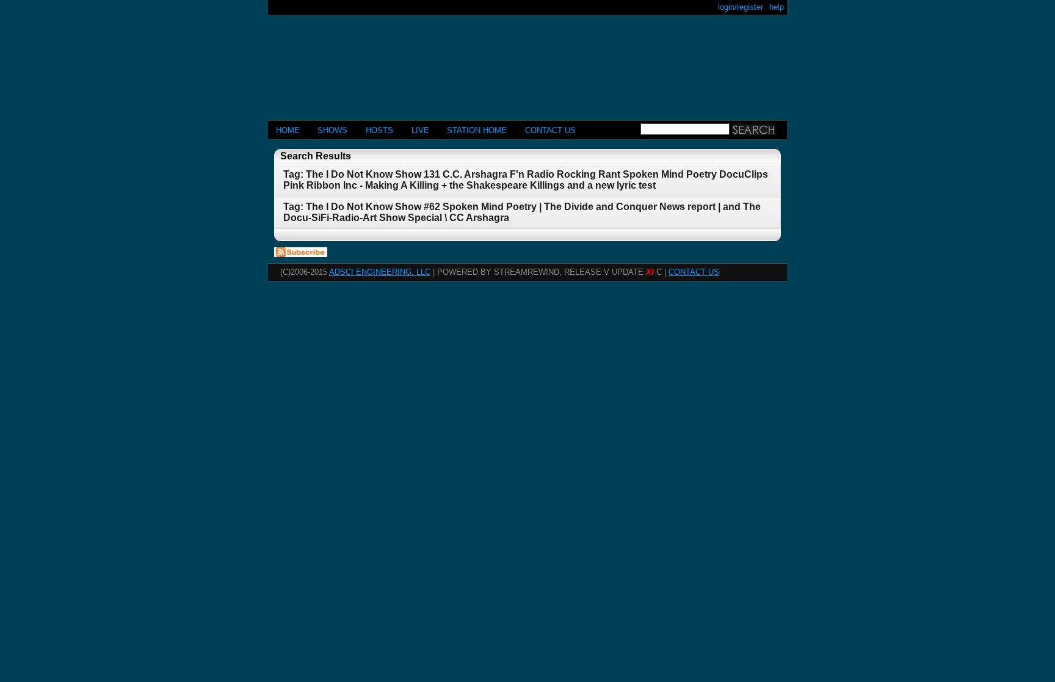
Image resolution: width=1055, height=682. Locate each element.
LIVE (420, 130)
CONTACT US (550, 130)
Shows (332, 130)
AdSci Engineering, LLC (379, 272)
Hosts (379, 130)
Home (288, 130)
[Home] (527, 62)
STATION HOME (477, 130)
